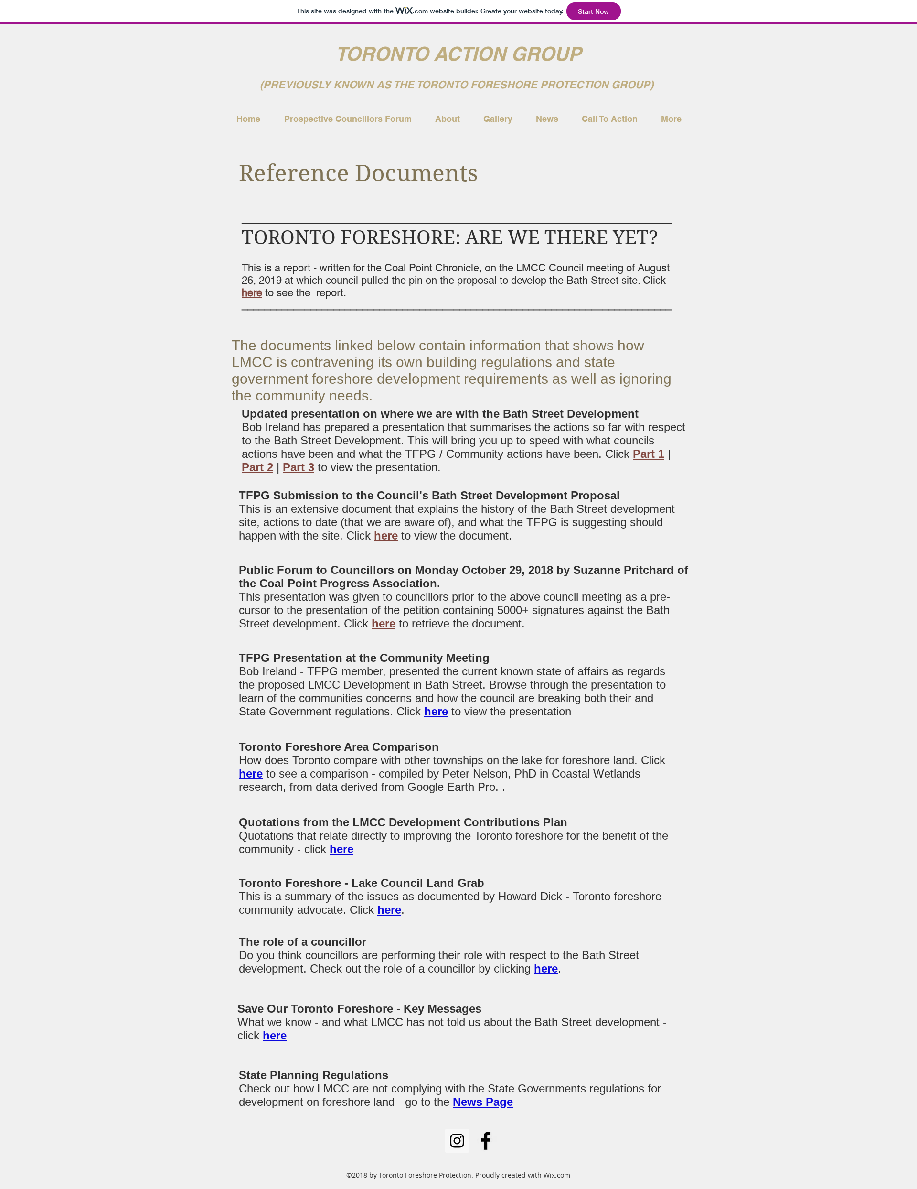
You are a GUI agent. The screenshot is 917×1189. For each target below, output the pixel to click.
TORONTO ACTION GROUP (458, 54)
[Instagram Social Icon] (457, 1141)
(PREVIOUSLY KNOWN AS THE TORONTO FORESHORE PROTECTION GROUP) (458, 84)
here (252, 293)
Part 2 (257, 467)
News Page (483, 1101)
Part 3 (298, 467)
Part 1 (648, 453)
